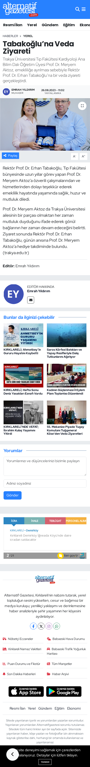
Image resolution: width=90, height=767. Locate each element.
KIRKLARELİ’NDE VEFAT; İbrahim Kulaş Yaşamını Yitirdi (21, 430)
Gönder (12, 495)
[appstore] (26, 692)
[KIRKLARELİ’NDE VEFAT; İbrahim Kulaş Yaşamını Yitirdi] (23, 412)
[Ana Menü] (84, 9)
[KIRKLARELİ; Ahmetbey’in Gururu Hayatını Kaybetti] (23, 335)
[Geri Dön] (12, 754)
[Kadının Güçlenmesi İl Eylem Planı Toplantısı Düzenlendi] (67, 375)
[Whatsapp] (56, 626)
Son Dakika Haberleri (21, 674)
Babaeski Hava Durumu (69, 639)
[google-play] (63, 692)
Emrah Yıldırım (38, 291)
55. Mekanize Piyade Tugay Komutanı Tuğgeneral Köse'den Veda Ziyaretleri (65, 430)
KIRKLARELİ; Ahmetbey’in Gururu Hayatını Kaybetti (22, 351)
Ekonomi (74, 708)
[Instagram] (48, 626)
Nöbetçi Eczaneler (20, 639)
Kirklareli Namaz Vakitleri (24, 649)
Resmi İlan (12, 24)
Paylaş (12, 155)
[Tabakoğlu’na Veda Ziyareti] (45, 124)
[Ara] (77, 9)
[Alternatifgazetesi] (21, 9)
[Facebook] (33, 626)
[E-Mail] (30, 300)
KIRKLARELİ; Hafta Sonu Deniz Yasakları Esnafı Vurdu (23, 391)
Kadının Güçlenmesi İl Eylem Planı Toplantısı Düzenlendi (66, 391)
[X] (41, 626)
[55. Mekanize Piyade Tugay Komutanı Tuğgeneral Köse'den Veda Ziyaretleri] (67, 412)
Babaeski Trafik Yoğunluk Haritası (66, 651)
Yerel (32, 24)
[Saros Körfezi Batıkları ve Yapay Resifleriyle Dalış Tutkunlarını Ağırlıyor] (67, 335)
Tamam (45, 762)
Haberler (10, 36)
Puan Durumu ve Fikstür (24, 664)
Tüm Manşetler (62, 664)
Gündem (50, 24)
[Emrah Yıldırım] (14, 293)
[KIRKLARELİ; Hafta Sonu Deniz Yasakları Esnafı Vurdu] (23, 375)
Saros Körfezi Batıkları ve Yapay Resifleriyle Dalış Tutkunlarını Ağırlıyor (64, 353)
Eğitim (69, 24)
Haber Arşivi (60, 674)
